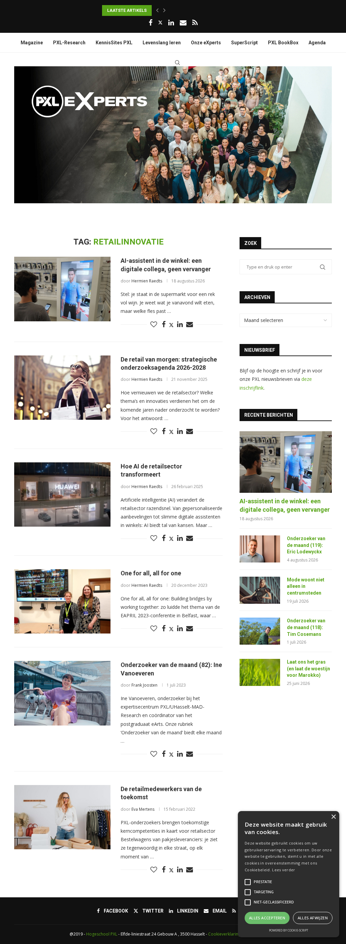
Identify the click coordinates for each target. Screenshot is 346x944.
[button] (157, 10)
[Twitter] (160, 22)
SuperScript (244, 42)
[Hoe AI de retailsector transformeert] (62, 494)
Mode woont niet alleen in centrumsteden (305, 586)
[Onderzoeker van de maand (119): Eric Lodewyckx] (260, 548)
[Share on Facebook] (164, 324)
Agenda (317, 42)
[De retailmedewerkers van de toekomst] (62, 817)
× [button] (333, 817)
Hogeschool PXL (101, 934)
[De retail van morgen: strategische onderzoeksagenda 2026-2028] (62, 387)
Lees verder (283, 869)
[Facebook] (150, 22)
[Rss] (195, 22)
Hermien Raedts (146, 281)
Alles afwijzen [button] (313, 917)
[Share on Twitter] (171, 325)
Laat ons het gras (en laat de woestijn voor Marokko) (308, 668)
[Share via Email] (189, 324)
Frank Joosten (144, 685)
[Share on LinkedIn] (180, 324)
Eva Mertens (142, 809)
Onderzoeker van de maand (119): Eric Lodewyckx (306, 545)
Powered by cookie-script (288, 930)
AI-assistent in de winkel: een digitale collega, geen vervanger (285, 505)
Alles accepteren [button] (267, 917)
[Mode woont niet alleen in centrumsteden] (260, 590)
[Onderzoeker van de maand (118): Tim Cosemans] (260, 631)
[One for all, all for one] (62, 601)
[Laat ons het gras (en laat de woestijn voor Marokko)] (260, 672)
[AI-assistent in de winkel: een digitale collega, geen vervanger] (62, 289)
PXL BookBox (283, 42)
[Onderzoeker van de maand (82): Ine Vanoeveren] (62, 693)
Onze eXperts (206, 42)
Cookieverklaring (224, 934)
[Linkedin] (171, 22)
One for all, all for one (151, 573)
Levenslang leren (162, 42)
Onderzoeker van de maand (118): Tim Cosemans (306, 627)
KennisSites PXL (114, 42)
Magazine (32, 42)
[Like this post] (153, 324)
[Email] (183, 22)
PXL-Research (69, 42)
